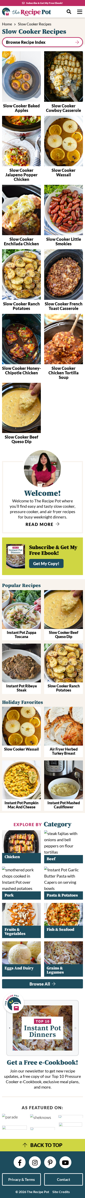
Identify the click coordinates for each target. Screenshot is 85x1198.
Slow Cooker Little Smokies (63, 241)
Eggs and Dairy (19, 968)
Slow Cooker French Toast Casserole (64, 306)
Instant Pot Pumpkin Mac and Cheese (21, 805)
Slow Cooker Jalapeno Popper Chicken (21, 175)
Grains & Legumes (55, 970)
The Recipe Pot (32, 12)
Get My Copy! (46, 563)
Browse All (40, 983)
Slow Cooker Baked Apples (21, 108)
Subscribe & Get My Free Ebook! (44, 3)
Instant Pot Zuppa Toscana (21, 634)
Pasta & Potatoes (62, 895)
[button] (80, 12)
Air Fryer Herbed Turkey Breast (64, 751)
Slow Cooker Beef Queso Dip (21, 439)
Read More (40, 524)
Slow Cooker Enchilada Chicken (21, 241)
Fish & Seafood (60, 929)
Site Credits (61, 1192)
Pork (9, 895)
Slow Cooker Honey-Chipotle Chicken (21, 370)
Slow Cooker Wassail (64, 172)
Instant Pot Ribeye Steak (21, 688)
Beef (51, 859)
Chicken (12, 857)
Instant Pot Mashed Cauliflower (63, 805)
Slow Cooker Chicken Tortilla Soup (63, 373)
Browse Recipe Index (25, 42)
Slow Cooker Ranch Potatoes (21, 306)
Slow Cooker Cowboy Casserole (63, 108)
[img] (20, 1162)
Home (7, 24)
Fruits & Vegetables (15, 931)
